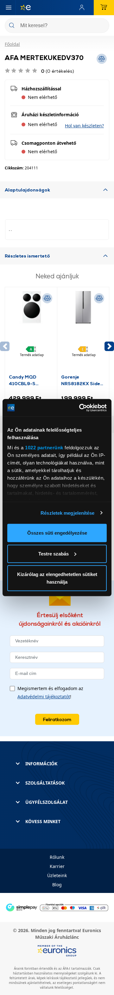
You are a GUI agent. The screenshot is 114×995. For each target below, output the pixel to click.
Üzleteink (57, 875)
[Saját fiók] (83, 7)
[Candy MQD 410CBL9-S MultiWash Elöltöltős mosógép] (31, 332)
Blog (57, 885)
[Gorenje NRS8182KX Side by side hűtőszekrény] (83, 332)
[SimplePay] (57, 907)
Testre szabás (53, 553)
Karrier (57, 866)
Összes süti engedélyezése (57, 533)
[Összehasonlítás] (47, 298)
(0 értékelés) (57, 71)
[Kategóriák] (8, 7)
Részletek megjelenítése (67, 512)
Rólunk (57, 857)
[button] (84, 126)
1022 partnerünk (44, 447)
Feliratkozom (57, 719)
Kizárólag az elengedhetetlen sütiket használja (57, 578)
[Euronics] (23, 7)
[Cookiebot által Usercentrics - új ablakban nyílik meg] (80, 407)
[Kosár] (104, 7)
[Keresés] (102, 26)
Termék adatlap (32, 355)
